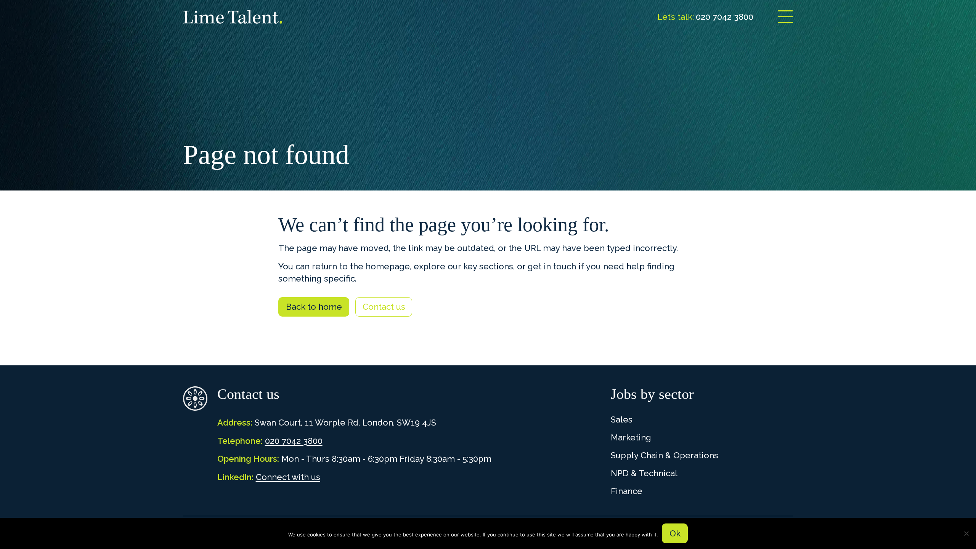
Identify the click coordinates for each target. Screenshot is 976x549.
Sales (621, 419)
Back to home (314, 307)
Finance (626, 491)
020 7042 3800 (294, 441)
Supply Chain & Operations (664, 455)
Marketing (631, 437)
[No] (966, 533)
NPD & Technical (644, 473)
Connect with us (288, 477)
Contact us (384, 307)
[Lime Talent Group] (232, 17)
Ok (675, 533)
